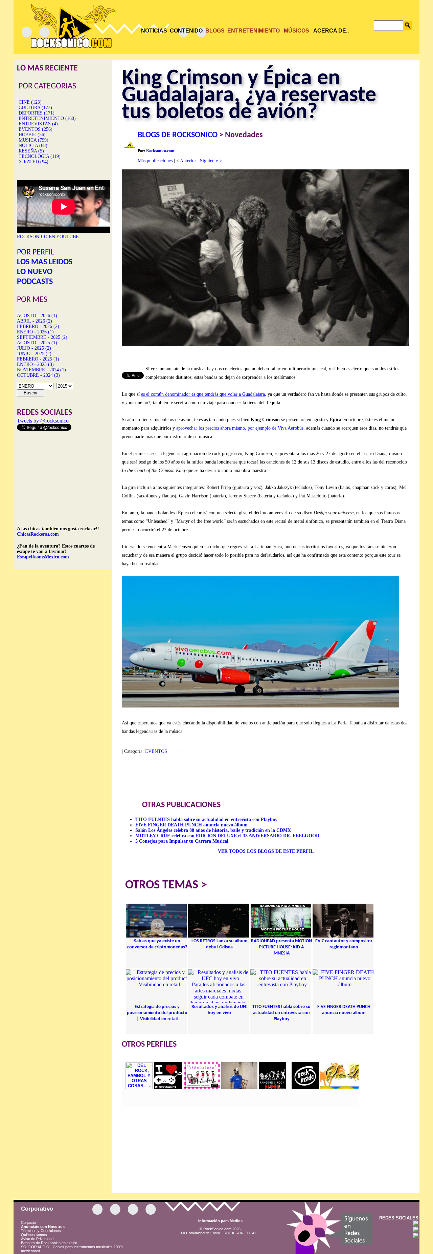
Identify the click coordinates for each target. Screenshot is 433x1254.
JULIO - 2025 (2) (34, 348)
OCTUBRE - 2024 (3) (38, 375)
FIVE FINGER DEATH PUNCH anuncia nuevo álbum (191, 824)
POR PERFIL (35, 252)
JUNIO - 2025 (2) (34, 353)
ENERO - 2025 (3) (35, 364)
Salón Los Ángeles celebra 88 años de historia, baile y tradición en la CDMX (213, 830)
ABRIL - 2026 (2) (34, 321)
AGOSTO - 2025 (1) (37, 342)
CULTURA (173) (35, 107)
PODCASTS (35, 282)
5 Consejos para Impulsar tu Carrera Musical (181, 841)
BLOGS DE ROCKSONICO (178, 135)
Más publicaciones (155, 160)
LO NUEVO (34, 272)
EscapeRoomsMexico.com (43, 556)
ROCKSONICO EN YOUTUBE (48, 236)
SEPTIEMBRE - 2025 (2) (42, 337)
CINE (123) (30, 102)
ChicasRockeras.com (38, 534)
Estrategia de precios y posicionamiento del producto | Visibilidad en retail (157, 1013)
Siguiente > (211, 160)
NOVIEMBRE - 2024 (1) (41, 369)
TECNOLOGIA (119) (40, 156)
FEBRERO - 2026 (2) (38, 326)
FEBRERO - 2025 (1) (38, 359)
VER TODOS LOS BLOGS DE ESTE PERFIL (266, 851)
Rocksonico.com (160, 150)
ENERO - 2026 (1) (35, 331)
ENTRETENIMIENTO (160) (47, 118)
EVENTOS (156, 751)
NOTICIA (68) (33, 145)
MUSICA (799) (33, 140)
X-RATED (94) (33, 161)
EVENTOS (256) (35, 129)
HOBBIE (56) (32, 134)
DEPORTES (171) (36, 113)
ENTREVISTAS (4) (38, 123)
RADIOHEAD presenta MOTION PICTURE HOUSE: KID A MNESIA (281, 947)
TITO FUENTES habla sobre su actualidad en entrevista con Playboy (206, 819)
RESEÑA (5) (31, 150)
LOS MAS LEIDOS (44, 262)
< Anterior (186, 160)
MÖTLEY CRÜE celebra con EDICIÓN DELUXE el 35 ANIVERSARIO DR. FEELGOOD (227, 835)
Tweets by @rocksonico (43, 421)
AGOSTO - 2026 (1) (37, 315)
